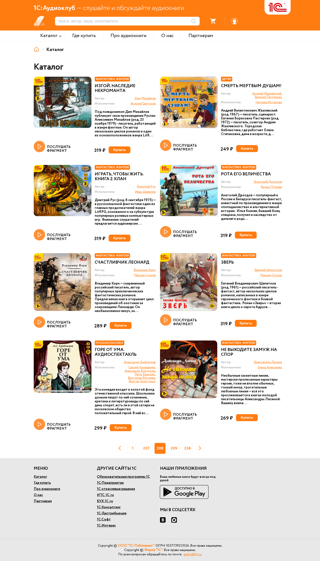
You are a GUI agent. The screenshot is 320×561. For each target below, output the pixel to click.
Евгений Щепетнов (268, 270)
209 (173, 448)
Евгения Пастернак (268, 97)
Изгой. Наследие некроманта (115, 88)
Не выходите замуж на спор (249, 352)
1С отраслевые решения (116, 489)
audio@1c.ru (193, 554)
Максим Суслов (145, 275)
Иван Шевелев (145, 192)
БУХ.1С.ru (105, 501)
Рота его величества (246, 174)
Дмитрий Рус (146, 187)
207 (146, 448)
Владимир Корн (145, 270)
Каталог (40, 476)
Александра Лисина (268, 362)
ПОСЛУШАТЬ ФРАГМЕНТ (59, 148)
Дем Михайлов (145, 98)
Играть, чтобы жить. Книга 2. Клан (119, 176)
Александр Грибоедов (140, 362)
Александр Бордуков (140, 371)
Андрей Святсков (143, 103)
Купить (119, 150)
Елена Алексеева (270, 367)
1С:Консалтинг (109, 507)
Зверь (227, 262)
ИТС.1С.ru (105, 495)
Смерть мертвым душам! (251, 86)
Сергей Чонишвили (141, 367)
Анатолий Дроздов (268, 182)
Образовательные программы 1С (123, 476)
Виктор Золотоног (142, 381)
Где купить (42, 482)
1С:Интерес (106, 525)
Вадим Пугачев (271, 187)
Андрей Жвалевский (266, 94)
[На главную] (36, 49)
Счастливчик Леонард (122, 262)
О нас (38, 495)
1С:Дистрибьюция (111, 513)
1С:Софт (104, 519)
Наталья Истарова (269, 102)
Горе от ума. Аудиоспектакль (115, 352)
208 (160, 448)
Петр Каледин (145, 374)
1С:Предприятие (110, 482)
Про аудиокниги (47, 489)
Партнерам (43, 501)
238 (187, 448)
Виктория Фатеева (141, 378)
